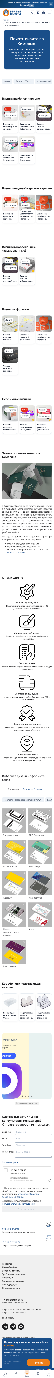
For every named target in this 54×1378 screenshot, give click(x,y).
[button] (27, 4)
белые (7, 81)
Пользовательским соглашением (18, 1203)
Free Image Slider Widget (27, 1103)
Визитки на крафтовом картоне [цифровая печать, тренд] (10, 216)
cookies (18, 1350)
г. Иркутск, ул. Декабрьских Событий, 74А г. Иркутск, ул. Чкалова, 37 (22, 1311)
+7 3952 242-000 (12, 1300)
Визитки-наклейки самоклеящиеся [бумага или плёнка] (10, 427)
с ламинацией (44, 81)
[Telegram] (38, 12)
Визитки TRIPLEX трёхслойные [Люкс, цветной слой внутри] (26, 278)
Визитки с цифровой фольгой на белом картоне (27, 337)
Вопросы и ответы (11, 1270)
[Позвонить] (32, 12)
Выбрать (14, 822)
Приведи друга (9, 1284)
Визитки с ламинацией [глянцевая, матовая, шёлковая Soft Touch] (9, 158)
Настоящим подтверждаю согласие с (21, 1202)
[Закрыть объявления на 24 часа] (51, 4)
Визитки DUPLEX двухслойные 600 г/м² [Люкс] (43, 126)
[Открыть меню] (49, 12)
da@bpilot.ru (8, 1317)
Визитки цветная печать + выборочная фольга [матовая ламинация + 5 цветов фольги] (9, 337)
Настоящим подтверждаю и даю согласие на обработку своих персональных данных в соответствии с (25, 1192)
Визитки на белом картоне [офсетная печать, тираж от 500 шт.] (27, 126)
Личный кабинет (10, 1267)
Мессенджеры (7, 1303)
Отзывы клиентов (11, 1288)
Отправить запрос (27, 1209)
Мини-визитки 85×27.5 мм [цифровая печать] (26, 158)
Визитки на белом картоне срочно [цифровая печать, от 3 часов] (10, 126)
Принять (38, 1362)
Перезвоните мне (20, 1303)
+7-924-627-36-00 (11, 1242)
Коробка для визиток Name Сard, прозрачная (9, 1015)
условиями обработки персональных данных (20, 1195)
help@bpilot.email (11, 1228)
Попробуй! (7, 1277)
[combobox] (33, 789)
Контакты (7, 1263)
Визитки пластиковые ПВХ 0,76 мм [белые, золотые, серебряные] (26, 427)
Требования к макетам (13, 1274)
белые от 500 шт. (24, 81)
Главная (5, 20)
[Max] (43, 12)
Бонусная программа (13, 1281)
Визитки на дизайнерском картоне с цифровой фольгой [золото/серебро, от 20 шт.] (43, 216)
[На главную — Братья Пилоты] (11, 12)
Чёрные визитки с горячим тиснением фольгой (8, 368)
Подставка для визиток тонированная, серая (27, 1015)
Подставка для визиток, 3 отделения (43, 1015)
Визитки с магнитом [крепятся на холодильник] (43, 427)
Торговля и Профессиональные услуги (23, 799)
